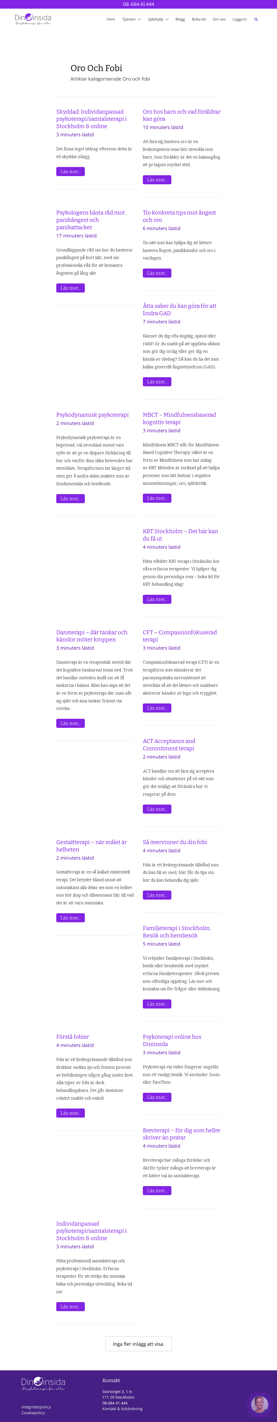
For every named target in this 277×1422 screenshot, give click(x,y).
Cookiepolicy (33, 1412)
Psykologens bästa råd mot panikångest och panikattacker (90, 220)
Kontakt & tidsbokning (122, 1408)
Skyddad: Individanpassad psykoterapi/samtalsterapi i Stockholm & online (91, 119)
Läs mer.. (72, 172)
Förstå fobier (72, 1037)
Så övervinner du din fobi (175, 842)
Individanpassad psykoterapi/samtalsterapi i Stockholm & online (91, 1231)
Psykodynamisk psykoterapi (92, 415)
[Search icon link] (256, 19)
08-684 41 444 (138, 4)
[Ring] (259, 1404)
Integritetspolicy (36, 1406)
